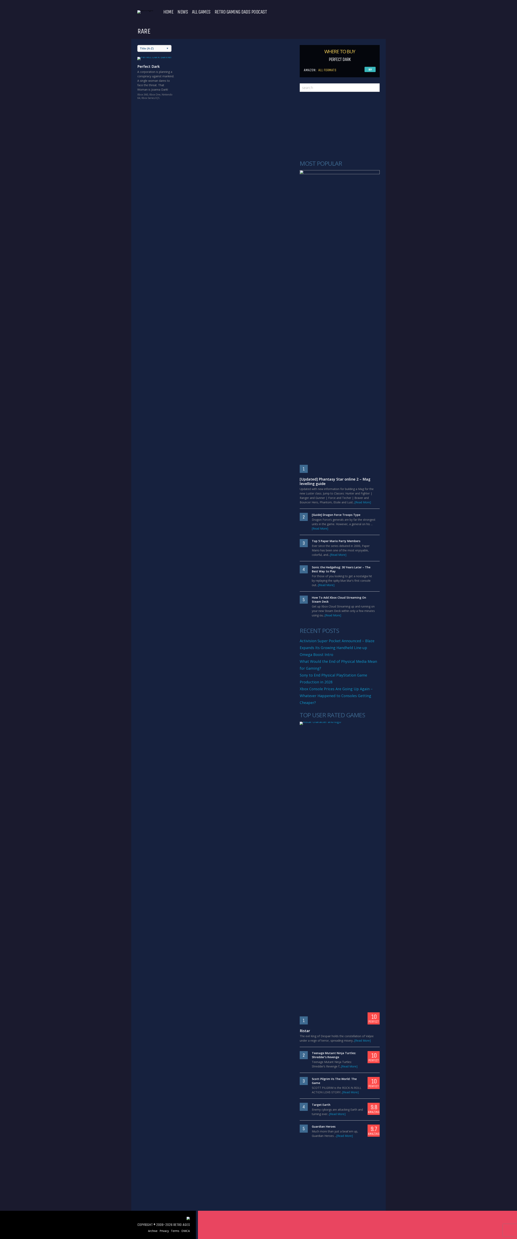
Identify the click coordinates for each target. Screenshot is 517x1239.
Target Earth (321, 1105)
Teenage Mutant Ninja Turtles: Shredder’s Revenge (334, 1055)
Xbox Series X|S (150, 98)
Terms (175, 1231)
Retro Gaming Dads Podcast (240, 12)
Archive (153, 1231)
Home (168, 12)
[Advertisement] (340, 126)
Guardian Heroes (323, 1126)
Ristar (305, 1030)
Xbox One (155, 94)
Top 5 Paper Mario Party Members (336, 541)
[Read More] (363, 502)
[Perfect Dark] (155, 58)
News (182, 12)
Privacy (164, 1231)
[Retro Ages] (145, 10)
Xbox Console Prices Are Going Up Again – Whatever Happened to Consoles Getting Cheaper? (336, 695)
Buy (370, 69)
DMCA (185, 1231)
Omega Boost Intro (316, 654)
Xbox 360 (142, 94)
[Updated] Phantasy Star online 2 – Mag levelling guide (335, 481)
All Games (201, 12)
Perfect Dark (148, 66)
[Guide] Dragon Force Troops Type (336, 515)
